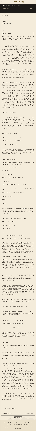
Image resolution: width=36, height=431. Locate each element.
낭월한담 (6, 15)
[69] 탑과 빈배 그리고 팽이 (28, 413)
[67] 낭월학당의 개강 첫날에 (8, 413)
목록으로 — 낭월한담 (18, 417)
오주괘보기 (32, 10)
